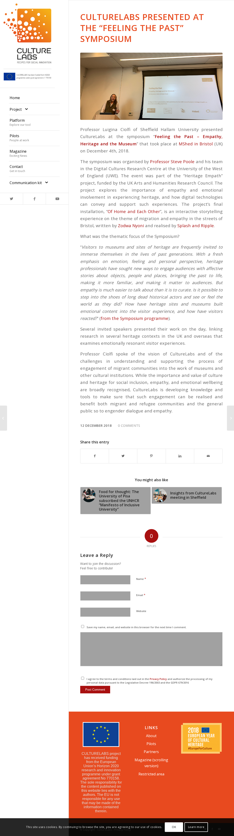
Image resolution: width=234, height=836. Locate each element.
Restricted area (151, 774)
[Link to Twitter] (11, 198)
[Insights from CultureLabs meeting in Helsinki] (3, 418)
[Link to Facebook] (34, 198)
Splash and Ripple (195, 225)
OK (174, 827)
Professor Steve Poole (172, 161)
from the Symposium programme (134, 318)
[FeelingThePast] (151, 86)
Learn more (196, 827)
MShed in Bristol (196, 144)
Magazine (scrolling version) (151, 762)
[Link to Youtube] (57, 198)
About (151, 735)
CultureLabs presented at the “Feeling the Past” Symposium (142, 27)
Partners (151, 751)
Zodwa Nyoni (131, 225)
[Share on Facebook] (94, 456)
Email (140, 595)
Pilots (151, 743)
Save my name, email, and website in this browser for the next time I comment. (136, 627)
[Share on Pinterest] (151, 456)
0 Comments (129, 425)
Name (141, 579)
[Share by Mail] (208, 456)
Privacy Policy (158, 679)
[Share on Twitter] (123, 456)
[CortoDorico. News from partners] (230, 418)
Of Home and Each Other (134, 211)
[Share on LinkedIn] (180, 456)
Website (141, 611)
